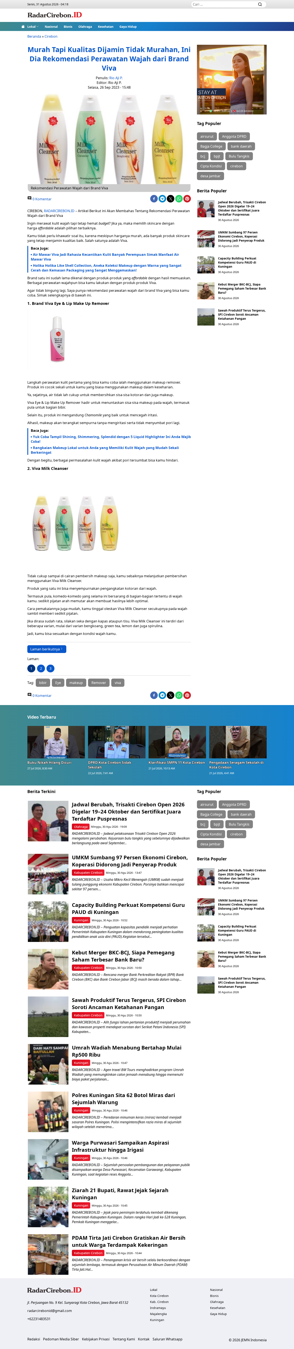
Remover (98, 682)
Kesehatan (105, 27)
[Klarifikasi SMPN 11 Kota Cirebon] (177, 742)
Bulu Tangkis (239, 156)
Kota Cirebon (159, 1296)
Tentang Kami (124, 1339)
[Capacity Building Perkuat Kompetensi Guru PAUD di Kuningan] (206, 264)
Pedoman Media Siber (61, 1339)
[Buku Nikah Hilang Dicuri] (56, 742)
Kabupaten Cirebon (88, 873)
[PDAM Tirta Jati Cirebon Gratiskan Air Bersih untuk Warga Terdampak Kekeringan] (48, 1254)
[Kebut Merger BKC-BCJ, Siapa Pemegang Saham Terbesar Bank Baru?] (206, 290)
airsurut (207, 136)
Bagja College (211, 146)
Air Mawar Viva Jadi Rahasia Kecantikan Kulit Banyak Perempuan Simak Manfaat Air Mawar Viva (105, 257)
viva (118, 682)
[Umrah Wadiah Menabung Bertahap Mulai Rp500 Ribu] (48, 1064)
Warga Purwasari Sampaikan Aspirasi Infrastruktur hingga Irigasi (120, 1146)
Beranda (34, 36)
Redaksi (33, 1339)
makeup (76, 682)
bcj (202, 156)
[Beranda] (23, 26)
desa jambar (210, 176)
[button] (33, 26)
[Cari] (260, 4)
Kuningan (81, 920)
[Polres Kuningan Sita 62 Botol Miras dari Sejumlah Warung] (48, 1111)
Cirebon (51, 36)
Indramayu (158, 1308)
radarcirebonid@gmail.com (49, 1310)
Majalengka (158, 1314)
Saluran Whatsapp (168, 1339)
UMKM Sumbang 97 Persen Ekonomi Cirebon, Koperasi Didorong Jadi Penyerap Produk (241, 236)
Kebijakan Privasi (96, 1339)
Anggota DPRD (234, 136)
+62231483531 (39, 1319)
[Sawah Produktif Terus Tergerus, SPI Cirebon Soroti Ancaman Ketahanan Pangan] (206, 317)
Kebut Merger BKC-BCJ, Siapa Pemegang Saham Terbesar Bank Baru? (242, 288)
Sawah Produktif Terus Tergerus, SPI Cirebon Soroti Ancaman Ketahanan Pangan (242, 314)
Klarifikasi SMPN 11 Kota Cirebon (177, 762)
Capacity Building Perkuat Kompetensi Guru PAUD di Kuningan (237, 262)
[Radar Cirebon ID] (55, 15)
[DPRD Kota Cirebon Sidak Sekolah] (117, 742)
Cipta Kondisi (211, 166)
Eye (58, 682)
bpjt (217, 156)
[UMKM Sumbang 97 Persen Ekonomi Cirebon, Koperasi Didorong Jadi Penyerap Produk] (206, 238)
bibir (43, 682)
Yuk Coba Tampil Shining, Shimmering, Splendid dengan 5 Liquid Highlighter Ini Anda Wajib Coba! (111, 439)
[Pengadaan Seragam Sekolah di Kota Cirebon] (238, 742)
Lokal (31, 27)
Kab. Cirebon (159, 1302)
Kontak (144, 1339)
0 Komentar (42, 199)
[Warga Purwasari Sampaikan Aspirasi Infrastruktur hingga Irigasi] (48, 1159)
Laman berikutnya (45, 649)
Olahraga (85, 27)
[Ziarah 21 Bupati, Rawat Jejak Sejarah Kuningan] (48, 1207)
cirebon (236, 166)
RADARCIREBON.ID (59, 210)
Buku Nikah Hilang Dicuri (49, 762)
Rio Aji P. (116, 78)
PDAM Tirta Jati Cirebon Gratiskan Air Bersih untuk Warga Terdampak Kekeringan (129, 1241)
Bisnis (68, 27)
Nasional (51, 27)
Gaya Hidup (128, 27)
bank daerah (241, 146)
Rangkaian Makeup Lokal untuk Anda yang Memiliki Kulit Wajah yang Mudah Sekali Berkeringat (105, 450)
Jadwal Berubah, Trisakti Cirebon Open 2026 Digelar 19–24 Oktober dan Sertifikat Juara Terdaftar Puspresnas (242, 208)
